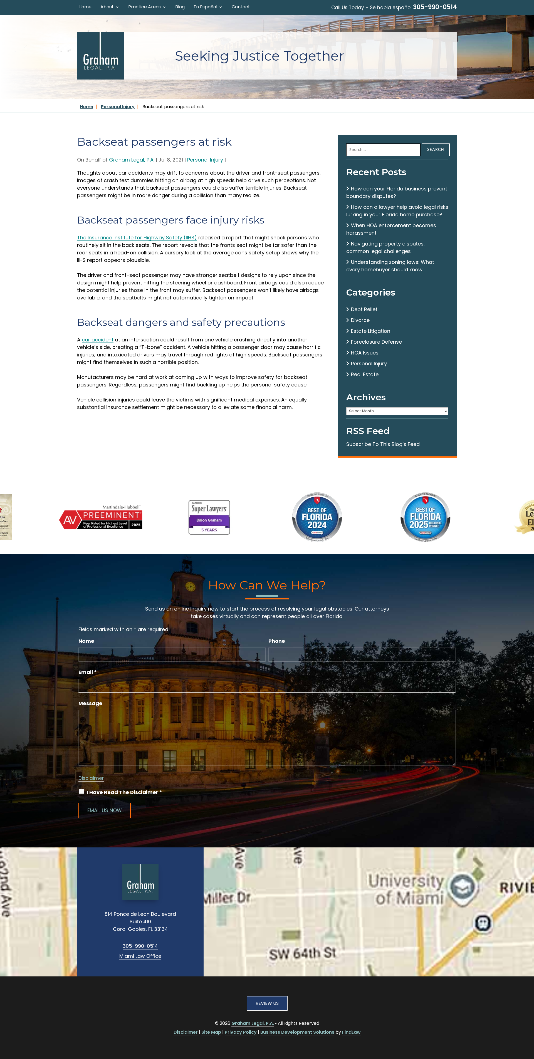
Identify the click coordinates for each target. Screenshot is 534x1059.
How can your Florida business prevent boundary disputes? (396, 192)
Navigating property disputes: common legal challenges (385, 247)
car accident (97, 339)
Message (90, 703)
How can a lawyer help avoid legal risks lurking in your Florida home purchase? (397, 211)
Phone (276, 641)
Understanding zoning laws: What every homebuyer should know (390, 266)
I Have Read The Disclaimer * (124, 792)
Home (85, 7)
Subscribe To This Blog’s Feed (383, 444)
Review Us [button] (267, 1003)
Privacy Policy (241, 1032)
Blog (180, 7)
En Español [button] (205, 7)
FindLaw (351, 1032)
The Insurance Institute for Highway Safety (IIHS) (137, 237)
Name (86, 641)
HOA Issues (365, 352)
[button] (528, 1018)
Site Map (211, 1032)
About (107, 7)
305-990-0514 (435, 7)
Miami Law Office (140, 956)
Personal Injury (205, 159)
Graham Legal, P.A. (131, 159)
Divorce (360, 320)
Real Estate (365, 374)
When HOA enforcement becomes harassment (391, 229)
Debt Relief (364, 309)
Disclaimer (91, 778)
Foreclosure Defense (376, 341)
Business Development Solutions (297, 1032)
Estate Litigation (370, 331)
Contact (241, 7)
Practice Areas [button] (144, 7)
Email (87, 672)
